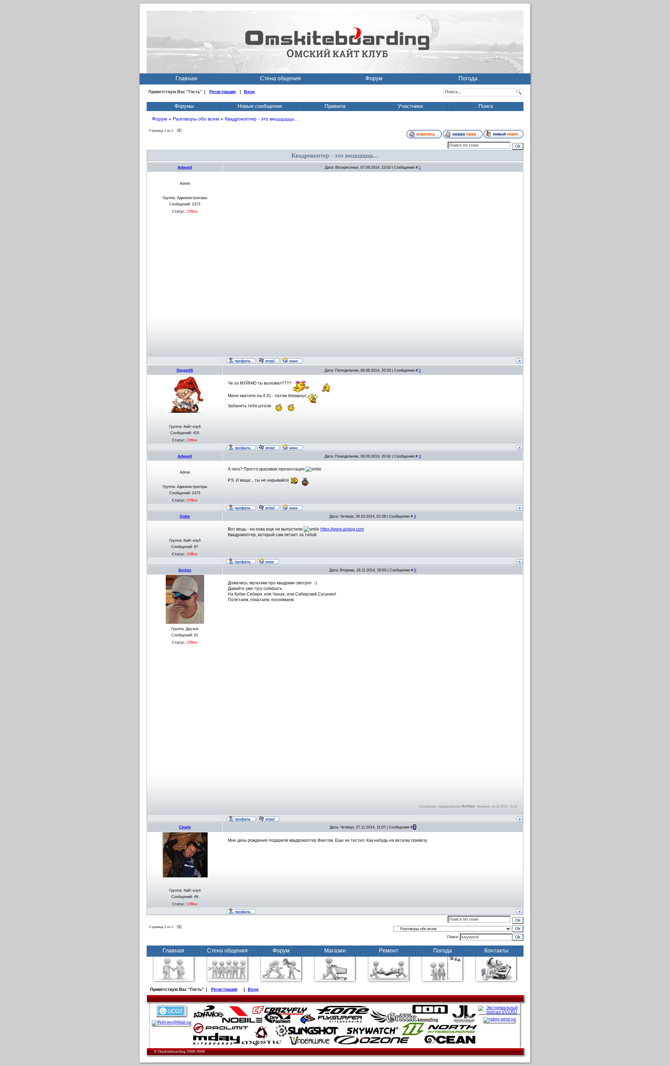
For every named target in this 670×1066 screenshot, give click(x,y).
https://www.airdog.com (342, 529)
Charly (185, 827)
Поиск (485, 106)
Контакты (496, 951)
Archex (184, 570)
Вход (249, 91)
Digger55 (185, 370)
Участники (410, 106)
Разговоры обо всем (196, 119)
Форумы (184, 106)
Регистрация (222, 91)
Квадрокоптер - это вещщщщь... (261, 119)
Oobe (185, 516)
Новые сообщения (260, 106)
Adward (185, 167)
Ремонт (388, 951)
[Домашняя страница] (292, 360)
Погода (468, 78)
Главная (186, 78)
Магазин (335, 951)
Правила (335, 106)
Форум (373, 78)
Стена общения (280, 78)
